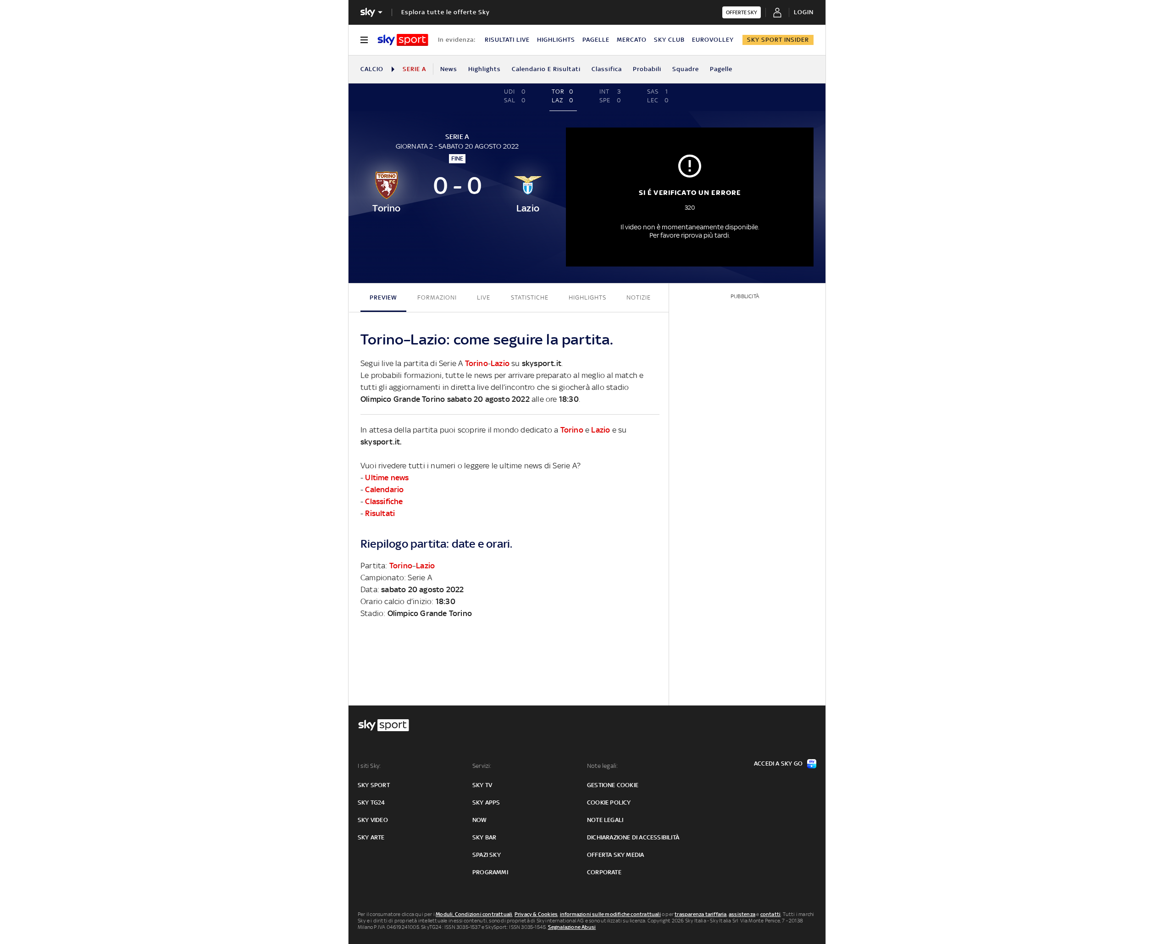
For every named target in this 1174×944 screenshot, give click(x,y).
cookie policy (609, 802)
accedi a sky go (778, 763)
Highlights (484, 69)
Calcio (371, 69)
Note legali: (602, 765)
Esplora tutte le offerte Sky (445, 12)
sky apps (486, 802)
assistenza (742, 914)
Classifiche (384, 501)
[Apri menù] (364, 40)
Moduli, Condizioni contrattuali (474, 914)
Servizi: (482, 765)
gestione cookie (612, 785)
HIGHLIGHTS (556, 39)
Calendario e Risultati (546, 69)
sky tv (482, 785)
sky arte (371, 837)
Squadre (685, 69)
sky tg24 (371, 802)
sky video (373, 819)
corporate (604, 872)
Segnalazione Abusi (572, 927)
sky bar (484, 837)
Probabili (647, 69)
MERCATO (632, 39)
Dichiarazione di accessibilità (633, 837)
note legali (605, 819)
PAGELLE (595, 39)
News (448, 69)
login (804, 12)
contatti (770, 914)
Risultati (380, 513)
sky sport (374, 785)
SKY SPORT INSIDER (778, 39)
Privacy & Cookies (536, 914)
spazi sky (486, 854)
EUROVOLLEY (713, 39)
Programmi (490, 872)
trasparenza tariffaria (700, 914)
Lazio (500, 363)
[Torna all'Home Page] (403, 40)
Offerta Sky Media (615, 854)
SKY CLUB (669, 39)
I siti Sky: (369, 765)
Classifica (607, 69)
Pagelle (721, 69)
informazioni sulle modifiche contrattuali (610, 914)
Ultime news (387, 477)
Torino (476, 363)
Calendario (384, 489)
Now (479, 819)
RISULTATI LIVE (507, 39)
